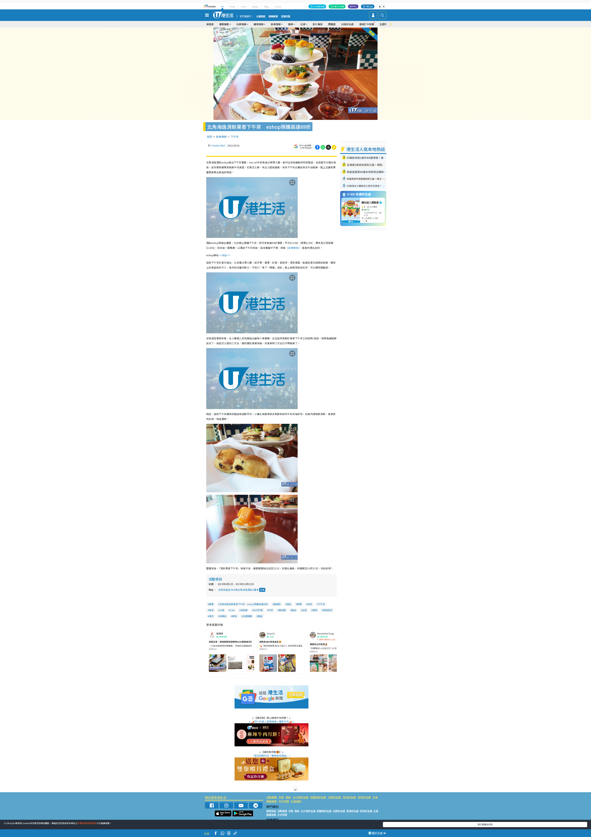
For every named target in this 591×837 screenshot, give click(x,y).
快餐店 (222, 616)
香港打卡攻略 (366, 24)
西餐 (299, 604)
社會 (375, 797)
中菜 (270, 610)
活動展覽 (271, 797)
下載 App (369, 6)
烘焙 (310, 604)
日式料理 (258, 610)
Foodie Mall (218, 145)
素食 (234, 616)
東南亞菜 (327, 610)
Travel (232, 6)
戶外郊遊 (284, 801)
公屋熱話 (260, 16)
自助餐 (244, 610)
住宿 (304, 610)
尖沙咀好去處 (300, 797)
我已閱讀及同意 (485, 824)
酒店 (289, 604)
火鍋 (221, 610)
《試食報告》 (293, 248)
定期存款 (285, 16)
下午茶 (234, 136)
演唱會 (210, 24)
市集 (281, 797)
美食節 (282, 610)
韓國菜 (277, 604)
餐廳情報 (271, 801)
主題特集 (384, 24)
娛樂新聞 (273, 16)
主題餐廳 (247, 616)
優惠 (211, 604)
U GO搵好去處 (319, 6)
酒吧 (315, 610)
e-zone (278, 6)
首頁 (209, 136)
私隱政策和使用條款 (87, 823)
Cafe (232, 610)
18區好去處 (347, 24)
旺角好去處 (364, 797)
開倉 (260, 616)
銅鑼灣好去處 (318, 797)
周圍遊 (332, 24)
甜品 (294, 610)
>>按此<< (224, 255)
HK (222, 6)
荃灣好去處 (349, 797)
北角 (262, 589)
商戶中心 (353, 6)
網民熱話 (271, 811)
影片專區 (318, 24)
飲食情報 (221, 136)
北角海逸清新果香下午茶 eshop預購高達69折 (243, 604)
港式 (211, 616)
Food (243, 6)
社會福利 (296, 801)
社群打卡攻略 (338, 6)
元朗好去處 (334, 797)
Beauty (255, 6)
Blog (266, 6)
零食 (211, 610)
